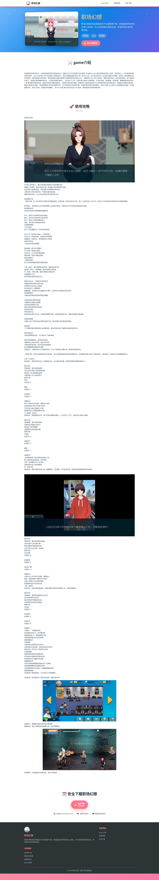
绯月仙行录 (28, 853)
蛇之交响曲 (28, 863)
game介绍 (104, 3)
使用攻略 (117, 3)
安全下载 (128, 3)
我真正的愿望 (28, 856)
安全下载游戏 (92, 43)
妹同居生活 (28, 859)
